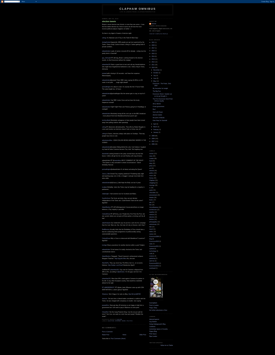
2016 (153, 51)
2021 (153, 42)
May (154, 81)
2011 (153, 64)
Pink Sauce (153, 334)
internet (118, 320)
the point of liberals (159, 117)
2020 (153, 45)
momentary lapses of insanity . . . (159, 329)
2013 (153, 59)
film (150, 205)
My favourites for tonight (160, 88)
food (150, 161)
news (124, 320)
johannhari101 (106, 64)
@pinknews (121, 272)
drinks (151, 231)
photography (153, 222)
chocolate (152, 192)
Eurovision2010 (154, 241)
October (156, 73)
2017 (153, 48)
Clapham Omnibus (137, 8)
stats (150, 244)
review (151, 153)
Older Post (142, 334)
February (156, 129)
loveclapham (153, 303)
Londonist (152, 326)
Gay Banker (153, 321)
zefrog (104, 38)
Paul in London (154, 305)
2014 (153, 56)
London (151, 158)
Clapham (152, 180)
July (154, 75)
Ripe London (153, 336)
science (151, 256)
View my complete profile (158, 33)
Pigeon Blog (153, 331)
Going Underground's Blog (157, 324)
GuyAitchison (106, 198)
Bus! (154, 109)
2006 (153, 144)
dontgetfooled (106, 42)
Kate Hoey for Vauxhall (160, 120)
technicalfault (106, 120)
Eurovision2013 (154, 263)
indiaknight (105, 194)
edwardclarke (106, 51)
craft (150, 253)
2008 (153, 138)
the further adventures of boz (158, 310)
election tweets (109, 21)
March (155, 127)
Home (124, 334)
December (156, 70)
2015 (153, 53)
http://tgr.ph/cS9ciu (121, 258)
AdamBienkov (106, 207)
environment (153, 195)
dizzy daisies (157, 104)
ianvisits (104, 298)
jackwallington (106, 87)
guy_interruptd (106, 58)
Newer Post (105, 334)
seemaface (117, 160)
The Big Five (157, 91)
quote (151, 190)
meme (151, 234)
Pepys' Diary (153, 307)
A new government (158, 106)
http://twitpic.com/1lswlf (115, 265)
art (150, 168)
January (156, 132)
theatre (151, 197)
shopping (152, 183)
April (155, 124)
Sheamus (105, 294)
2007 (153, 141)
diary (150, 163)
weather (151, 212)
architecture (153, 209)
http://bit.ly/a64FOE (134, 294)
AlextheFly (105, 263)
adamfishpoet (106, 223)
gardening (152, 258)
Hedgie (153, 23)
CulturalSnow (106, 214)
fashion (151, 219)
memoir (151, 214)
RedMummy (106, 229)
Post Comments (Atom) (118, 338)
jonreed (104, 73)
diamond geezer (154, 319)
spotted (151, 248)
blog (150, 239)
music (151, 175)
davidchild (105, 153)
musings (152, 185)
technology (152, 251)
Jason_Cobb (106, 173)
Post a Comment (107, 331)
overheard (152, 268)
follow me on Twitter (167, 345)
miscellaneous (153, 207)
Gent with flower (158, 112)
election (111, 320)
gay (150, 202)
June (155, 78)
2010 (153, 67)
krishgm (104, 245)
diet (150, 227)
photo (151, 166)
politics (130, 320)
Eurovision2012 (154, 266)
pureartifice (105, 305)
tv (149, 188)
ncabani (104, 187)
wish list (151, 261)
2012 (153, 62)
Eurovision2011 (154, 246)
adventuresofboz (107, 140)
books (151, 200)
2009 (153, 136)
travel (151, 229)
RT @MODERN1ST (108, 287)
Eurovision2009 (154, 236)
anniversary (153, 224)
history (151, 178)
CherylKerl (105, 312)
